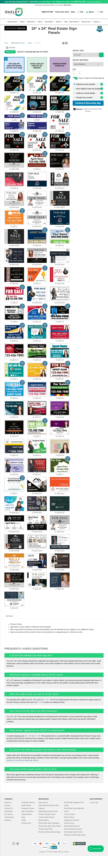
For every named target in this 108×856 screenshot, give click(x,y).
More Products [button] (74, 22)
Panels (30, 43)
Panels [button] (22, 22)
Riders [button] (40, 22)
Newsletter (8, 811)
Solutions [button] (96, 22)
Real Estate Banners (72, 826)
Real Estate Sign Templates (48, 823)
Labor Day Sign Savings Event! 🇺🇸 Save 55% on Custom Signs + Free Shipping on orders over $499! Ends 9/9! (44, 2)
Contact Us (8, 808)
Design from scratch (84, 97)
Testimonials (9, 817)
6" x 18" (40, 702)
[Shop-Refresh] (15, 27)
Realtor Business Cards (73, 829)
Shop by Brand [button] (12, 22)
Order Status (26, 805)
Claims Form (26, 823)
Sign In (91, 12)
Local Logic (94, 802)
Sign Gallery (43, 802)
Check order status (62, 12)
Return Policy (69, 817)
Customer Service (28, 802)
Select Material (79, 64)
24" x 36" (37, 736)
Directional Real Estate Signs (49, 832)
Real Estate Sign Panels (73, 832)
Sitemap (7, 820)
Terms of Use (69, 823)
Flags (66, 22)
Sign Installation (28, 811)
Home (6, 43)
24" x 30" (28, 736)
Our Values (8, 814)
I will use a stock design (85, 93)
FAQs (24, 820)
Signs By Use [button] (86, 22)
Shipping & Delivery (71, 820)
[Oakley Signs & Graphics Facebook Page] (13, 844)
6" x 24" (46, 700)
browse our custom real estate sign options (22, 760)
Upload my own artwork (85, 84)
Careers (7, 805)
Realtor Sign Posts (45, 829)
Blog (73, 12)
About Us (7, 802)
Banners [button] (58, 22)
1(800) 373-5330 (47, 12)
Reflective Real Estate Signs (75, 835)
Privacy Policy (69, 814)
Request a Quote (28, 808)
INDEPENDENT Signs (18, 43)
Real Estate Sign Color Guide (49, 826)
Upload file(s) (27, 814)
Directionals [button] (31, 22)
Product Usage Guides (46, 814)
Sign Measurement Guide (48, 811)
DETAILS (9, 616)
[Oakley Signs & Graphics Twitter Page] (17, 844)
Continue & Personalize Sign (88, 103)
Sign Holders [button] (49, 22)
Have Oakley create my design (88, 89)
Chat (81, 12)
